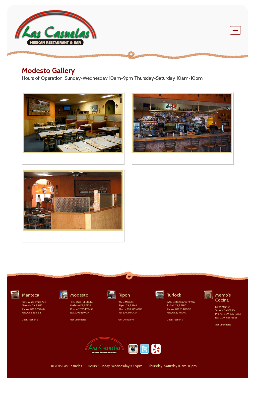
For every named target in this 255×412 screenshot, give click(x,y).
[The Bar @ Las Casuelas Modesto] (182, 128)
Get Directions (30, 319)
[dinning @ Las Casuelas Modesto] (73, 205)
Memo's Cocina (223, 297)
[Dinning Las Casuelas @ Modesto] (73, 128)
